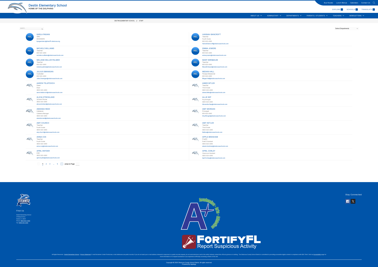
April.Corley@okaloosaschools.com (213, 158)
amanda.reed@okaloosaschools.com (49, 118)
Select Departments (342, 28)
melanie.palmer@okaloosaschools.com (49, 67)
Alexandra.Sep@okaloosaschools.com (214, 104)
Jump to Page (69, 164)
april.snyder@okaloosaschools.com (48, 158)
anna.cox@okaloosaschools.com (47, 146)
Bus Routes (328, 3)
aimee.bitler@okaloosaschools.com (213, 92)
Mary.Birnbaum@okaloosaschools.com (214, 67)
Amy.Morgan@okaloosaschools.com (214, 116)
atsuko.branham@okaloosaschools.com (215, 146)
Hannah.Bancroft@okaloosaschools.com (215, 43)
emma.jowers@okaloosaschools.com (214, 55)
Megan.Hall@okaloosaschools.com (213, 78)
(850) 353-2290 (23, 223)
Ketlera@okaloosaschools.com (212, 132)
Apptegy (193, 264)
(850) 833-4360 (25, 221)
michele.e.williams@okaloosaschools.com (50, 55)
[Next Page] (62, 164)
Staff (141, 21)
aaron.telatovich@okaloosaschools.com (49, 92)
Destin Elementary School (124, 21)
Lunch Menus (341, 3)
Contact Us (365, 3)
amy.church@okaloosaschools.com (48, 132)
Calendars (354, 3)
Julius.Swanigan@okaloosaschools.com (49, 78)
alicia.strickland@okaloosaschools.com (49, 104)
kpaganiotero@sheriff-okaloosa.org (48, 41)
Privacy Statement (85, 254)
